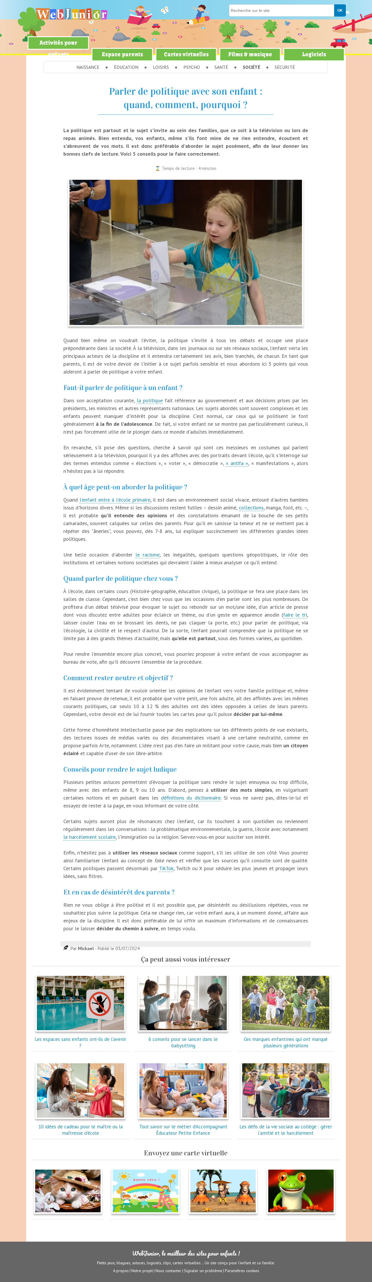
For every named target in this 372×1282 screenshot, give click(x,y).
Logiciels (314, 54)
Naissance (87, 67)
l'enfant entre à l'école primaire (115, 499)
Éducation (126, 67)
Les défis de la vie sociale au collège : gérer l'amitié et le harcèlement (285, 1129)
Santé (221, 67)
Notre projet (142, 1270)
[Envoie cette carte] (68, 1215)
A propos (121, 1270)
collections (251, 507)
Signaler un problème (203, 1270)
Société (251, 67)
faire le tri (295, 614)
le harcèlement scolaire (89, 837)
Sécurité (285, 67)
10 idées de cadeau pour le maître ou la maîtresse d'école (80, 1129)
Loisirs (161, 67)
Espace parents (122, 54)
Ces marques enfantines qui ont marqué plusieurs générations (286, 1042)
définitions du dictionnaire (191, 797)
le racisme (147, 554)
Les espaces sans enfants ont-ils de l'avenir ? (80, 1042)
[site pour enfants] (71, 13)
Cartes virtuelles (186, 54)
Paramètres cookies (242, 1270)
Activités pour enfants (58, 48)
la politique (150, 400)
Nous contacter (168, 1270)
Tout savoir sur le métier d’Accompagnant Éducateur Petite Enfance (183, 1129)
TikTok (166, 868)
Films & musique (250, 54)
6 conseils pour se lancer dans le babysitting (183, 1042)
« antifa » (237, 463)
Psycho (191, 67)
